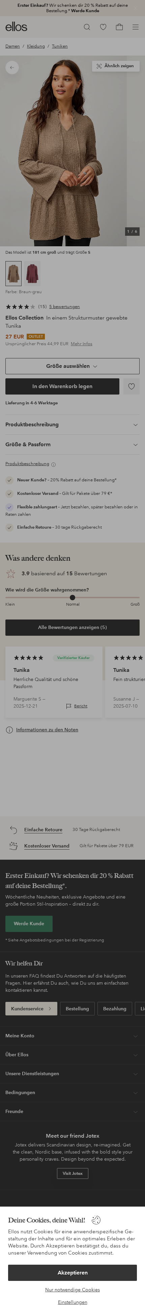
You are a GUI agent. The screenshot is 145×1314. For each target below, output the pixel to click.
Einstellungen (72, 1302)
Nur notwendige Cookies (72, 1290)
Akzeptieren (73, 1272)
